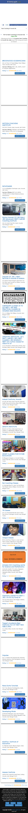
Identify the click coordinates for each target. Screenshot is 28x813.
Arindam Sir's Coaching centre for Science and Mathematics (13, 566)
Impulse (5, 655)
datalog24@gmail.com (18, 800)
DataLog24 (13, 2)
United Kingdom (9, 805)
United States (18, 805)
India (7, 25)
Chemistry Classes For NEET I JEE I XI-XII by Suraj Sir (13, 596)
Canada (19, 803)
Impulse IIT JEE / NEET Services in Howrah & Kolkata (13, 277)
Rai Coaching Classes (10, 483)
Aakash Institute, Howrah (11, 399)
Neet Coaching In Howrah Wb (18, 25)
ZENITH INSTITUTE (9, 427)
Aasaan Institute (8, 772)
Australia (13, 803)
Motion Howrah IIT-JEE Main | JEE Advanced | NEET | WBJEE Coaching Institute (13, 219)
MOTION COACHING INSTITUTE (10, 124)
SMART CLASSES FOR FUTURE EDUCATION (13, 455)
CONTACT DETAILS (20, 73)
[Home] (3, 25)
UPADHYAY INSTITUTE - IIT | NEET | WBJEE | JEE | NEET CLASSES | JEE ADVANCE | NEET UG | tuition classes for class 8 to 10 (13, 340)
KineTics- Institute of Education (10, 742)
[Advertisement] (14, 13)
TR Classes (6, 510)
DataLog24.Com (16, 809)
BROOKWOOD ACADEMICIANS (13, 61)
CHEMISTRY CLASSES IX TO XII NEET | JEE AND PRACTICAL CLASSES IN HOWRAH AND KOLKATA (12, 308)
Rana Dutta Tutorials (10, 686)
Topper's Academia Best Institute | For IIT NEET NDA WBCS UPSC (13, 625)
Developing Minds (9, 711)
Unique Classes (8, 538)
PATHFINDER (7, 186)
